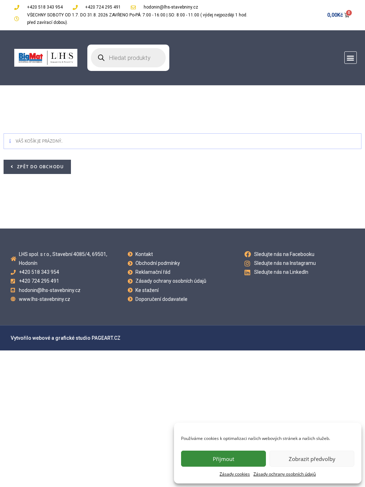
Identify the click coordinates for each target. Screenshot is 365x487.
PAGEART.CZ (106, 338)
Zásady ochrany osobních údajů (284, 474)
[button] (350, 57)
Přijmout (223, 458)
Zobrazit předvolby (312, 458)
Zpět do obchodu (40, 167)
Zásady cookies (235, 474)
